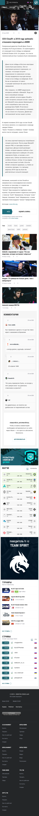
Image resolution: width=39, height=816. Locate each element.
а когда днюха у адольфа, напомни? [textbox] (19, 349)
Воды (21, 757)
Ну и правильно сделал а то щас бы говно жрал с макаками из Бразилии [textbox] (19, 331)
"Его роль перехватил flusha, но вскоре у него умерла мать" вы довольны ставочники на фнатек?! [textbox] (19, 386)
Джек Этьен (11, 229)
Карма (4, 707)
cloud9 (10, 225)
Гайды (21, 735)
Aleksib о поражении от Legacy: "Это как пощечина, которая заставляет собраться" (16, 253)
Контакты (19, 707)
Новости (12, 7)
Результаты (33, 468)
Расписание (23, 761)
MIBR (18, 229)
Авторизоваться (19, 439)
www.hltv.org (13, 204)
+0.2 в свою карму (13, 218)
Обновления (23, 728)
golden (22, 225)
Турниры (29, 7)
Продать (4, 731)
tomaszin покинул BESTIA (10, 305)
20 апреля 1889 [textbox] (13, 366)
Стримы (20, 7)
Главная (4, 7)
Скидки (4, 742)
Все (27, 468)
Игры (21, 738)
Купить (4, 728)
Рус (36, 639)
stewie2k (28, 225)
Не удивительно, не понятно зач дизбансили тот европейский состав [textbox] (17, 406)
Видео (21, 754)
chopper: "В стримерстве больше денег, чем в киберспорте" (17, 280)
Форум (21, 751)
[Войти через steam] (36, 2)
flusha (15, 225)
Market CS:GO (16, 701)
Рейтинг (11, 707)
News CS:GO (5, 701)
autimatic (25, 229)
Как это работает (7, 735)
